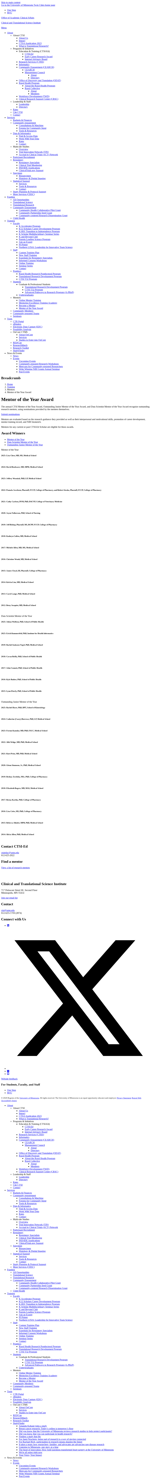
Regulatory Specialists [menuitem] (29, 162)
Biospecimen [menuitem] (25, 176)
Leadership (24, 1177)
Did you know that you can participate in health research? (45, 1434)
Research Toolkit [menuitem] (21, 348)
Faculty (16, 1296)
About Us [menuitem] (23, 38)
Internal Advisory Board (36, 1132)
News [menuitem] (15, 356)
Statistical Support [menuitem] (21, 181)
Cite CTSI (18, 1185)
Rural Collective (32, 1161)
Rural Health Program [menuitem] (29, 83)
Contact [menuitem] (16, 115)
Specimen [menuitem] (17, 173)
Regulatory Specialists (29, 1235)
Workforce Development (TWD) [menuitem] (34, 96)
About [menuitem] (10, 32)
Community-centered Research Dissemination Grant (43, 1288)
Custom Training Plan (29, 1325)
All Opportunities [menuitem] (21, 199)
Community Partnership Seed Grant (35, 1285)
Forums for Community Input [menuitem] (32, 128)
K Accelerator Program (29, 1299)
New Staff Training (28, 1328)
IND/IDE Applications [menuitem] (29, 168)
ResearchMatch (20, 1418)
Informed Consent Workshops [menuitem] (33, 260)
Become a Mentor (27, 1378)
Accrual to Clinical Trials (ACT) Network (38, 1227)
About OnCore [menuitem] (26, 334)
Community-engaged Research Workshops (39, 1468)
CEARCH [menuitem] (30, 70)
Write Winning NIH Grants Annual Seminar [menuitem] (39, 369)
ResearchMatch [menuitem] (20, 345)
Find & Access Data (28, 1208)
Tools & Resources (28, 1203)
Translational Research (23, 1277)
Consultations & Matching (31, 1198)
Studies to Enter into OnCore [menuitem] (32, 340)
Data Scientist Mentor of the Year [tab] (22, 442)
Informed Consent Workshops (33, 1333)
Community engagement (24, 1195)
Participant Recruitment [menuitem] (24, 157)
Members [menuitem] (35, 93)
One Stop (11, 10)
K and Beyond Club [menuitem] (28, 236)
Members (35, 1166)
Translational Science (23, 1275)
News (15, 1460)
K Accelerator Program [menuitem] (29, 226)
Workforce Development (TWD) (34, 1169)
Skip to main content (10, 2)
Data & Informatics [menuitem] (22, 133)
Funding (11, 1269)
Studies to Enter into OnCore (32, 1412)
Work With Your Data (29, 1211)
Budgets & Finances (22, 1193)
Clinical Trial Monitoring (30, 1238)
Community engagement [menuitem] (24, 123)
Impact (22, 1113)
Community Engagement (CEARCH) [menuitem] (36, 67)
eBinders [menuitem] (17, 324)
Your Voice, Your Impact (30, 1455)
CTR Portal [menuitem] (18, 321)
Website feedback (9, 1079)
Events (16, 1463)
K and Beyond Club (28, 1309)
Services (11, 1190)
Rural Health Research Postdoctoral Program (40, 1346)
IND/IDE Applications (29, 1240)
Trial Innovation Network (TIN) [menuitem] (34, 152)
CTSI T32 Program (28, 1352)
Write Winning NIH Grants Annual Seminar (39, 1473)
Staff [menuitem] (15, 250)
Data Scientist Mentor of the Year (16, 616)
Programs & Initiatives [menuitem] (23, 48)
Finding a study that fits (30, 1436)
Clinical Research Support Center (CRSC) (38, 1171)
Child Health (19, 1291)
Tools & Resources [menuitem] (28, 130)
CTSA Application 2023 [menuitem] (30, 43)
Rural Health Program (29, 1156)
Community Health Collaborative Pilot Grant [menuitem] (40, 210)
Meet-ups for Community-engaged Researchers (41, 1471)
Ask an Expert (25, 1314)
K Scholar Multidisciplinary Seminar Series (39, 1306)
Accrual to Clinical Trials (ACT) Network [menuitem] (38, 154)
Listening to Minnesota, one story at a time (38, 1447)
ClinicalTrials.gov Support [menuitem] (31, 170)
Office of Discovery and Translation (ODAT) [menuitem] (40, 80)
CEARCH (30, 1142)
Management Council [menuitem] (35, 72)
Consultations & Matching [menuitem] (31, 125)
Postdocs (17, 1344)
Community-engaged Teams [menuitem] (26, 313)
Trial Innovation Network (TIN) (34, 1224)
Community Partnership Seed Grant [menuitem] (35, 213)
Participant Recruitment (24, 1230)
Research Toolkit (21, 1420)
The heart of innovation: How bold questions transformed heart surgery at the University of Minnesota (66, 1450)
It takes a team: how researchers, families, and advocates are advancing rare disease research (61, 1444)
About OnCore (26, 1407)
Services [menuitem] (11, 117)
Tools (9, 1391)
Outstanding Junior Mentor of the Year (19, 702)
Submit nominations (10, 414)
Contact (16, 1187)
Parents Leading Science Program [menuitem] (34, 239)
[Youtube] (8, 1074)
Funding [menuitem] (11, 197)
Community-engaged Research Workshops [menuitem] (39, 364)
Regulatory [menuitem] (18, 160)
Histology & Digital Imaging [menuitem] (32, 178)
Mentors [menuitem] (17, 297)
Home (10, 384)
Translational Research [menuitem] (23, 205)
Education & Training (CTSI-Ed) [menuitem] (34, 51)
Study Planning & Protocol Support (29, 1264)
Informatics (24, 1137)
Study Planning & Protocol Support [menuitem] (29, 191)
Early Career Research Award (38, 1129)
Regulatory (18, 1232)
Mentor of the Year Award (31, 1381)
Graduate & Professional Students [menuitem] (34, 284)
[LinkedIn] (8, 925)
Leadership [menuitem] (24, 104)
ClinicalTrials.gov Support (31, 1243)
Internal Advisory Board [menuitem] (36, 59)
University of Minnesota (29, 1098)
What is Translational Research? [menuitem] (34, 46)
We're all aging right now (30, 1452)
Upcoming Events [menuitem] (27, 361)
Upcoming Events (27, 1465)
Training (11, 387)
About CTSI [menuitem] (19, 35)
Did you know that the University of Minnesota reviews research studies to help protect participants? (65, 1431)
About (10, 1105)
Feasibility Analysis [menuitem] (22, 329)
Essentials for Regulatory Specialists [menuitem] (35, 258)
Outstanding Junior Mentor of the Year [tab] (25, 444)
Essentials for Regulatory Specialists (35, 1330)
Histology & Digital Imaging (32, 1251)
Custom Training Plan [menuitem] (29, 252)
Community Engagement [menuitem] (24, 207)
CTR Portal (18, 1394)
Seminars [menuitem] (17, 316)
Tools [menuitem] (9, 319)
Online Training (26, 1336)
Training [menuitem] (11, 221)
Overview (23, 1222)
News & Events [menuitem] (14, 353)
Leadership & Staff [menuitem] (22, 101)
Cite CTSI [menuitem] (18, 112)
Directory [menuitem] (35, 78)
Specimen (17, 1246)
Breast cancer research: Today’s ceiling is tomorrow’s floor (46, 1428)
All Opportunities (21, 1272)
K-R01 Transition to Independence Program (39, 1304)
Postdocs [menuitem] (17, 271)
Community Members (23, 1383)
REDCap (17, 1415)
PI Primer (23, 1317)
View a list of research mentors (15, 867)
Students (17, 1354)
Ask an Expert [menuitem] (25, 242)
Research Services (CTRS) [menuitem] (31, 62)
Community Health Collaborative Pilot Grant (40, 1283)
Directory (35, 1150)
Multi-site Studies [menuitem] (21, 146)
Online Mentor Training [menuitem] (30, 300)
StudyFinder (18, 1423)
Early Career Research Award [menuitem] (38, 56)
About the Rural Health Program (40, 1158)
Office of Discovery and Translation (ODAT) (40, 1153)
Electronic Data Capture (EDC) (27, 1399)
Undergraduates (26, 1367)
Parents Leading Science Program (34, 1312)
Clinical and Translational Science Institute (21, 22)
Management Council (35, 1145)
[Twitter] (78, 1068)
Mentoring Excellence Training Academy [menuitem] (38, 303)
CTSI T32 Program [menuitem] (28, 279)
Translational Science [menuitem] (23, 202)
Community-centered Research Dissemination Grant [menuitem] (43, 215)
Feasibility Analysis (22, 1402)
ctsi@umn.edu (8, 910)
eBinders (17, 1397)
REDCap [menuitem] (17, 342)
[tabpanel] (75, 531)
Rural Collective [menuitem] (32, 88)
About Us (23, 1110)
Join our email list (9, 898)
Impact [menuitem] (22, 40)
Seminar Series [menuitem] (26, 266)
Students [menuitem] (17, 281)
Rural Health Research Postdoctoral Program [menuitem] (40, 274)
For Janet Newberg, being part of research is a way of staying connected (52, 1439)
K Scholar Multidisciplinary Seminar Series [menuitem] (39, 234)
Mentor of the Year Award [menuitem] (31, 308)
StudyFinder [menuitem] (18, 350)
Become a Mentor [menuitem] (27, 305)
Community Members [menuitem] (23, 311)
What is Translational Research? (34, 1118)
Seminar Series (26, 1338)
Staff (15, 1322)
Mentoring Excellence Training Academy (38, 1375)
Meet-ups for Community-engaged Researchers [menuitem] (41, 366)
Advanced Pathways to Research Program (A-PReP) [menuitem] (49, 292)
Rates (15, 1182)
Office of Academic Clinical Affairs (17, 17)
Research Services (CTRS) (31, 1134)
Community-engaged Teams (26, 1386)
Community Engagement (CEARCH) (36, 1140)
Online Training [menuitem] (26, 263)
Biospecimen (25, 1248)
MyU (9, 12)
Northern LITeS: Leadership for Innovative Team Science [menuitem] (46, 247)
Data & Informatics (22, 1206)
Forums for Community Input (32, 1201)
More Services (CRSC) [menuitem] (24, 194)
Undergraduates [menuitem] (26, 295)
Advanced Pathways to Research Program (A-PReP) (49, 1365)
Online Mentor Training (30, 1373)
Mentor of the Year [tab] (15, 439)
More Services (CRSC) (24, 1267)
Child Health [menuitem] (19, 218)
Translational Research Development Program (40, 1349)
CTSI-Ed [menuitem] (29, 54)
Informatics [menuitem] (24, 64)
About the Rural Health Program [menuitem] (40, 85)
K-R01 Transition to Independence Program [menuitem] (39, 231)
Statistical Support (21, 1254)
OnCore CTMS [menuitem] (20, 332)
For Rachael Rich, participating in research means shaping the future (50, 1442)
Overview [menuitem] (23, 149)
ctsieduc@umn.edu (10, 852)
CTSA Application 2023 (30, 1116)
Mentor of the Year (10, 450)
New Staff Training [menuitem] (28, 255)
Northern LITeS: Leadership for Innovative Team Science (46, 1320)
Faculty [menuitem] (16, 223)
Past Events (24, 1476)
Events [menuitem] (16, 358)
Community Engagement (24, 1280)
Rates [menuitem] (15, 109)
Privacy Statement (124, 1098)
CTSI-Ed (29, 1126)
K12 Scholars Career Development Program (39, 1301)
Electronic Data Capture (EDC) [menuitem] (27, 326)
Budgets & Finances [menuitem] (22, 120)
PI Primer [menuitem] (23, 244)
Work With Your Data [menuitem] (29, 138)
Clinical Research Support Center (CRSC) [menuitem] (38, 99)
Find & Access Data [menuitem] (28, 136)
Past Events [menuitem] (24, 372)
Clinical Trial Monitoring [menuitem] (30, 165)
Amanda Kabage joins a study (33, 1426)
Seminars (17, 1389)
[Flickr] (8, 1071)
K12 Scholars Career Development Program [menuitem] (39, 228)
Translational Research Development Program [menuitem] (40, 276)
